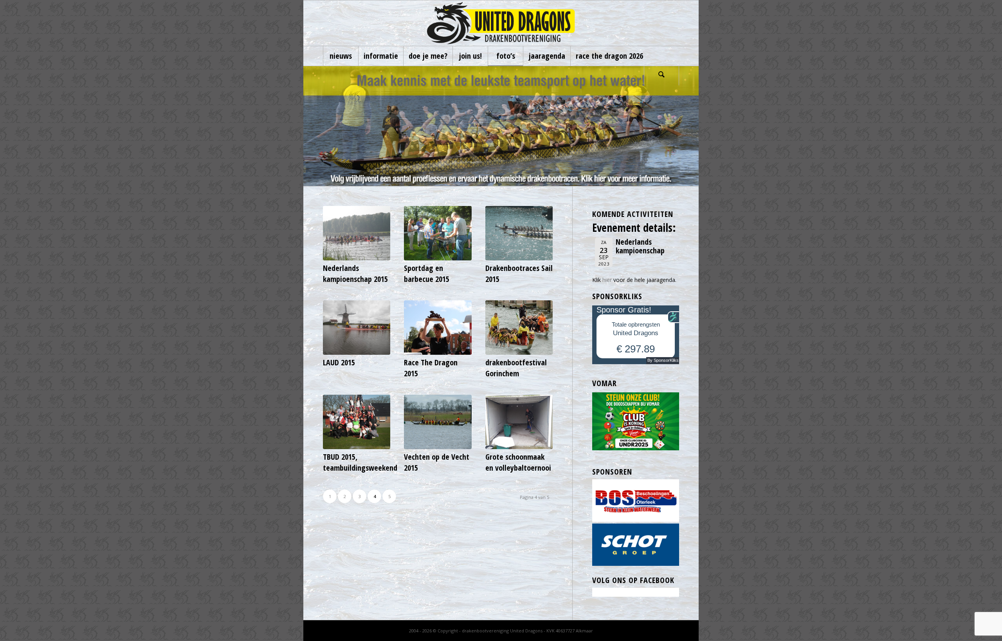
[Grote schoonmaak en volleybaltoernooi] (519, 422)
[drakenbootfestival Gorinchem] (519, 327)
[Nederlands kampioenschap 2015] (356, 233)
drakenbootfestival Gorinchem (516, 368)
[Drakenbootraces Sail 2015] (519, 233)
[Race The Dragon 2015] (437, 327)
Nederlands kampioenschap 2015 (355, 273)
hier (607, 279)
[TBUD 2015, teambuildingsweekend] (356, 422)
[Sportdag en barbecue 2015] (437, 233)
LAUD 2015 (339, 362)
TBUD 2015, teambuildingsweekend (360, 462)
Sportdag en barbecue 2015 (426, 273)
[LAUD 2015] (356, 327)
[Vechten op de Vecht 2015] (437, 422)
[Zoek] (661, 75)
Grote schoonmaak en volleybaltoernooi (518, 462)
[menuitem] (340, 56)
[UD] (501, 23)
